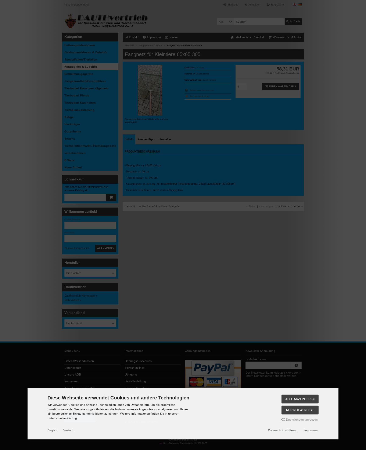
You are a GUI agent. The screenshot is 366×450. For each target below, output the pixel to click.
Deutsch (67, 430)
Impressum (311, 430)
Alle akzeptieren (300, 399)
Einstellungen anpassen (301, 419)
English (52, 430)
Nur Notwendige (300, 410)
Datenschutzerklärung (282, 430)
